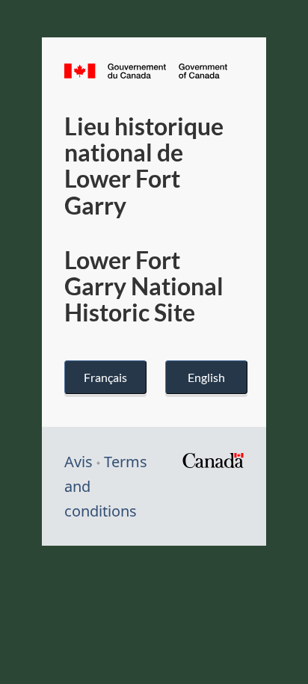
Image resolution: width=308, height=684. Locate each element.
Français (105, 377)
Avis (78, 462)
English (206, 377)
